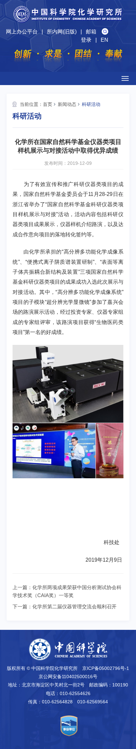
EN (104, 40)
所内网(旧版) (62, 31)
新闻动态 (67, 104)
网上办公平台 (22, 31)
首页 (47, 104)
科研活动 (91, 104)
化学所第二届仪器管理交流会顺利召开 (74, 606)
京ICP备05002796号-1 (105, 668)
